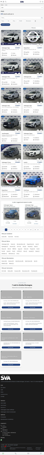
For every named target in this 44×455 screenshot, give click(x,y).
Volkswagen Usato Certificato (7, 409)
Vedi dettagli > (15, 223)
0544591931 (4, 427)
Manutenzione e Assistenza (7, 419)
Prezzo (3, 20)
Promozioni (3, 417)
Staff (2, 389)
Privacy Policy (3, 447)
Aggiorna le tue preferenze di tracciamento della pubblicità (17, 448)
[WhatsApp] (1, 440)
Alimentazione (28, 20)
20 (35, 229)
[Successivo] (41, 229)
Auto (2, 7)
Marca (14, 20)
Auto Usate (3, 403)
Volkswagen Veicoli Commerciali (8, 412)
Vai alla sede (10, 307)
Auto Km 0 (3, 407)
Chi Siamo (3, 387)
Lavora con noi (4, 394)
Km (8, 20)
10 (30, 229)
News (2, 392)
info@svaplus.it (5, 429)
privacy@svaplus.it (7, 435)
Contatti (2, 396)
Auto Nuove (3, 405)
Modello (20, 20)
